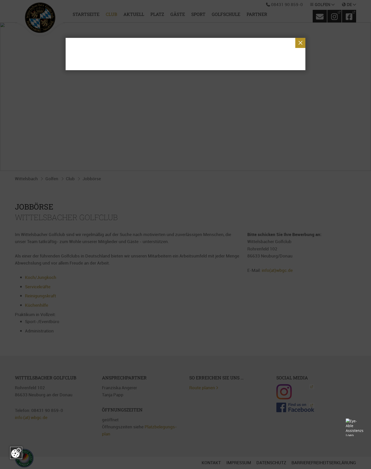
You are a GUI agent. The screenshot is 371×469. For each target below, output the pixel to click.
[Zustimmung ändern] (16, 453)
